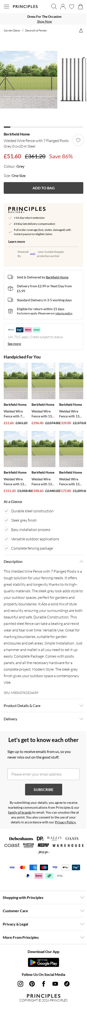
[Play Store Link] (43, 962)
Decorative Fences (36, 30)
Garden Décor (12, 30)
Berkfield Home (17, 134)
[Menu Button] (6, 6)
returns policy (63, 313)
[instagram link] (20, 984)
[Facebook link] (43, 984)
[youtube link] (55, 984)
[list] (43, 19)
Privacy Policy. (65, 822)
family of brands (20, 812)
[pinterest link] (32, 984)
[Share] (81, 30)
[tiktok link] (67, 984)
